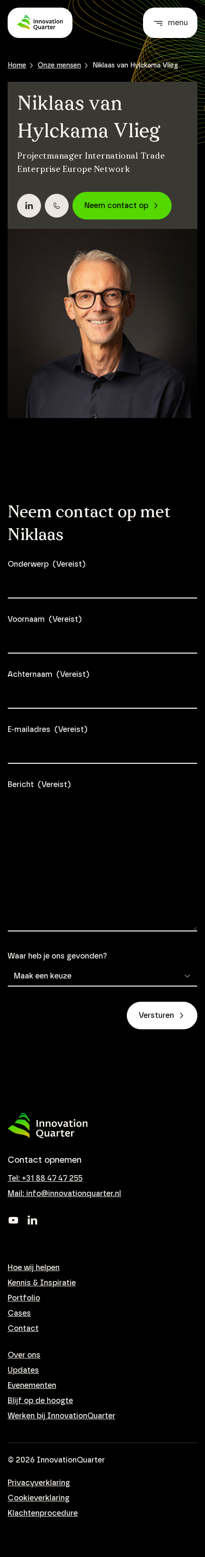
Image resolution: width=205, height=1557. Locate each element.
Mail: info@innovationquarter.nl (64, 1193)
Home (17, 65)
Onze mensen (59, 65)
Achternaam (48, 674)
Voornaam (45, 619)
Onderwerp (46, 564)
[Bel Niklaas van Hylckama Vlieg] (57, 206)
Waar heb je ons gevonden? (57, 956)
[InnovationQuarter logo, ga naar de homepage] (48, 1126)
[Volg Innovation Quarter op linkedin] (32, 1220)
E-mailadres (47, 729)
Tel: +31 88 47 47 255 (45, 1178)
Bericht (39, 784)
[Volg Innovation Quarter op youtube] (13, 1220)
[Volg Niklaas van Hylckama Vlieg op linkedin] (29, 206)
